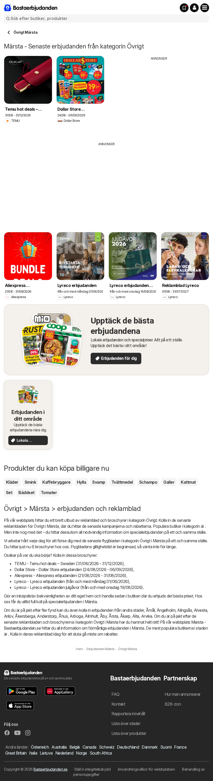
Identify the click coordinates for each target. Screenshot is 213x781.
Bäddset (26, 492)
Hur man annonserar (183, 694)
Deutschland (128, 747)
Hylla (81, 482)
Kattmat (188, 482)
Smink (30, 482)
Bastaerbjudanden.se (50, 769)
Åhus (63, 616)
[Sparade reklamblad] (184, 7)
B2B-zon (173, 704)
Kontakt (118, 704)
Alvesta (200, 610)
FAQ (115, 694)
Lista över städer (125, 723)
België (74, 747)
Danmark (149, 747)
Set (9, 492)
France (180, 747)
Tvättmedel (122, 482)
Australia (58, 747)
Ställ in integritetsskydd (92, 769)
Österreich (40, 747)
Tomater (49, 492)
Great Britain (15, 753)
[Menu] (204, 7)
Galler (169, 482)
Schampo (148, 482)
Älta (135, 616)
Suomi (165, 747)
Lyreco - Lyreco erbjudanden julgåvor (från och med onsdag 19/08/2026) (78, 587)
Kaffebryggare (56, 482)
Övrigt (151, 520)
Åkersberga (25, 616)
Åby (103, 616)
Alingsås (184, 610)
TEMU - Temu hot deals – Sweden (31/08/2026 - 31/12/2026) (69, 563)
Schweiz (106, 747)
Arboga (76, 616)
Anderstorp (47, 616)
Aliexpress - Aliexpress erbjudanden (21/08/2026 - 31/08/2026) (70, 575)
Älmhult (91, 616)
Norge (81, 753)
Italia (33, 753)
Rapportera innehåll (128, 713)
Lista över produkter (128, 733)
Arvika (146, 616)
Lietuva (46, 753)
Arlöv (8, 616)
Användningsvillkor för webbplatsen (146, 769)
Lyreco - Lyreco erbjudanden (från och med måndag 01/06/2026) (71, 581)
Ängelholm (166, 610)
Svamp (98, 482)
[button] (194, 7)
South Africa (101, 753)
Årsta (113, 616)
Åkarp (125, 616)
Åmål (150, 610)
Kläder (12, 482)
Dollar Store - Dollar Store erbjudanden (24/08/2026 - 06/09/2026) (73, 569)
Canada (89, 747)
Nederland (64, 753)
